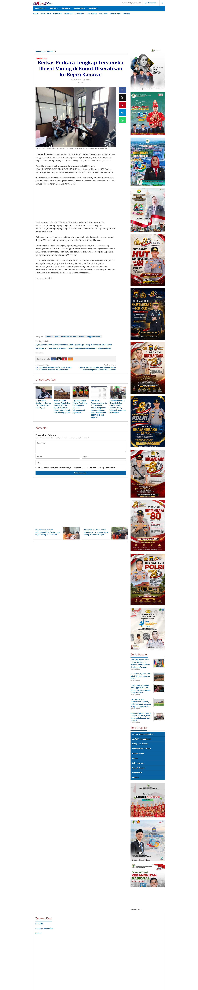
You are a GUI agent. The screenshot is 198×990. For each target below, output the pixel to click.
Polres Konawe (138, 763)
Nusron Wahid (138, 753)
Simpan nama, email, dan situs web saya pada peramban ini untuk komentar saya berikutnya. (76, 468)
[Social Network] (162, 3)
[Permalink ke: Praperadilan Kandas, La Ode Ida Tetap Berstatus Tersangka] (44, 392)
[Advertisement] (99, 31)
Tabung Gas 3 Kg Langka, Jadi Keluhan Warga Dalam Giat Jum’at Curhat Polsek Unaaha (97, 367)
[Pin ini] (122, 105)
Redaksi (38, 933)
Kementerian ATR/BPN (141, 748)
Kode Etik (39, 924)
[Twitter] (59, 358)
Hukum (135, 758)
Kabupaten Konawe (140, 744)
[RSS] (70, 358)
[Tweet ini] (122, 97)
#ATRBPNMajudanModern (142, 734)
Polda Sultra (137, 773)
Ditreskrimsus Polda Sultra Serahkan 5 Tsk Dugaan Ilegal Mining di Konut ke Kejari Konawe (73, 348)
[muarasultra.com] (43, 3)
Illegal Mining (41, 58)
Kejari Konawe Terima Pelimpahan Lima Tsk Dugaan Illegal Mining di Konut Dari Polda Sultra (74, 345)
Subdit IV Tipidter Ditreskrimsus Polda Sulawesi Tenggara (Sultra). (73, 336)
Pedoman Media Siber (44, 928)
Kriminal (135, 777)
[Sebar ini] (122, 90)
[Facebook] (53, 358)
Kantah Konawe (138, 768)
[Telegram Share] (122, 112)
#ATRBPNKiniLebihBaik (141, 739)
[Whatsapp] (122, 120)
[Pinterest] (64, 358)
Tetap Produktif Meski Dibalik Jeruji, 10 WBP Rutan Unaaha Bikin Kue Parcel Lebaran (54, 367)
